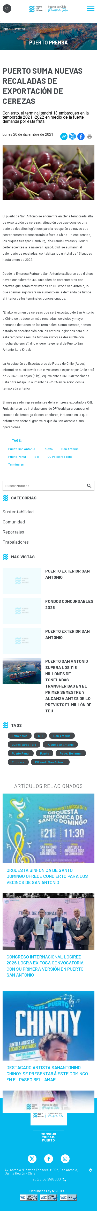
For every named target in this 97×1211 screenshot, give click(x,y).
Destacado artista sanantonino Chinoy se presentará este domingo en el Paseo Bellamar (47, 1073)
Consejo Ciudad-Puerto (48, 1137)
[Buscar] (89, 486)
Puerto (44, 753)
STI (40, 735)
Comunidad (14, 521)
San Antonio (62, 735)
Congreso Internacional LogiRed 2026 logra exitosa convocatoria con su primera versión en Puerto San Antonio (45, 966)
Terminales (19, 735)
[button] (64, 136)
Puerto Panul (20, 753)
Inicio (7, 29)
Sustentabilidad (18, 511)
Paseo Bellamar (71, 753)
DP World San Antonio (50, 762)
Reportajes (13, 532)
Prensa (20, 29)
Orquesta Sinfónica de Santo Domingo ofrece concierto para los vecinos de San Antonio (47, 876)
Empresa (18, 762)
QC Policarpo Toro (24, 744)
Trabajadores (16, 542)
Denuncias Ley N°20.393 (47, 1191)
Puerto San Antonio (60, 744)
